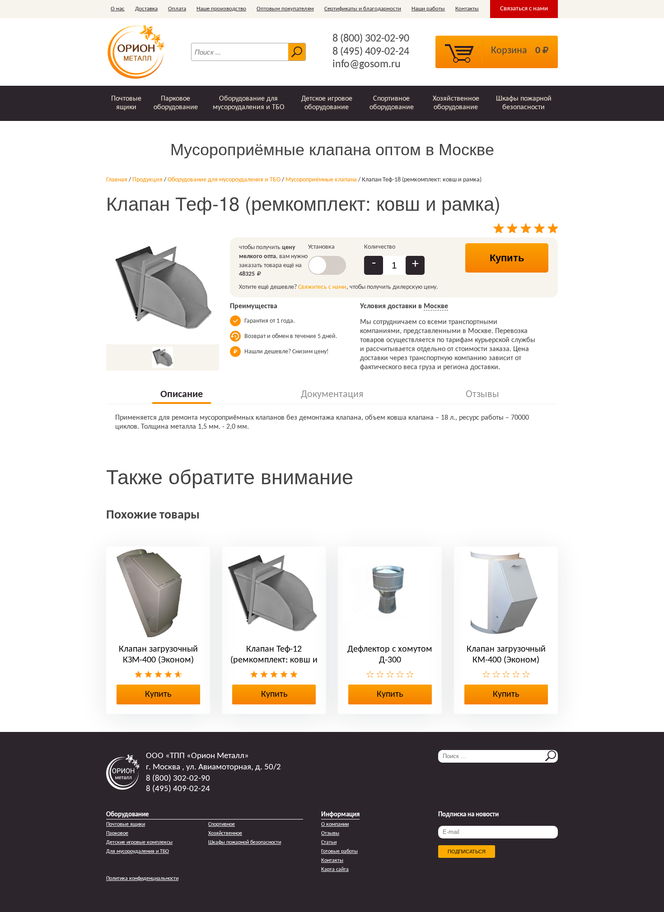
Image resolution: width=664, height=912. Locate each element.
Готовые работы (339, 851)
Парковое (117, 833)
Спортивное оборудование (391, 103)
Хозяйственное (225, 833)
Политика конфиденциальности (142, 878)
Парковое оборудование (176, 103)
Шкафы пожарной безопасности (524, 103)
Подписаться (467, 851)
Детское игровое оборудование (326, 103)
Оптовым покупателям (285, 9)
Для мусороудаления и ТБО (137, 851)
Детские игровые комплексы (139, 842)
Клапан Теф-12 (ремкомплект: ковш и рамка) (274, 660)
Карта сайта (335, 869)
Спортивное (221, 824)
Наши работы (428, 9)
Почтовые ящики (126, 103)
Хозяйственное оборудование (456, 103)
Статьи (329, 842)
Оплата (177, 9)
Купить (507, 258)
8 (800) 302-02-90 (370, 38)
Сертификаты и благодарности (362, 9)
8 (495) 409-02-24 (370, 51)
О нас (118, 9)
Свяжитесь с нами (322, 287)
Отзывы (330, 833)
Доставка (146, 9)
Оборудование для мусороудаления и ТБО (249, 103)
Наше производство (221, 9)
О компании (335, 824)
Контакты (467, 9)
